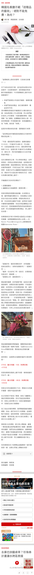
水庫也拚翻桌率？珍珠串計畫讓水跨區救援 (16, 554)
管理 (2, 3)
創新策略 (7, 3)
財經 (2, 548)
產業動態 (6, 548)
